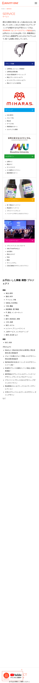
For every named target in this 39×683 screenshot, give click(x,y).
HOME (3, 8)
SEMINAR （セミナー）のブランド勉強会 (17, 30)
